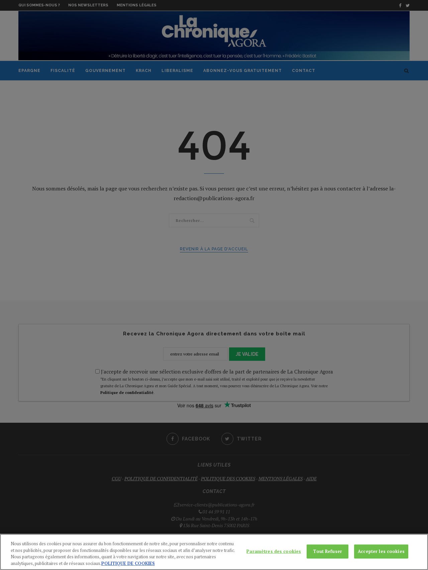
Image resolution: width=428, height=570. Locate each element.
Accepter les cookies (381, 551)
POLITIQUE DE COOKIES (128, 563)
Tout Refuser (327, 551)
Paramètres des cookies (273, 551)
